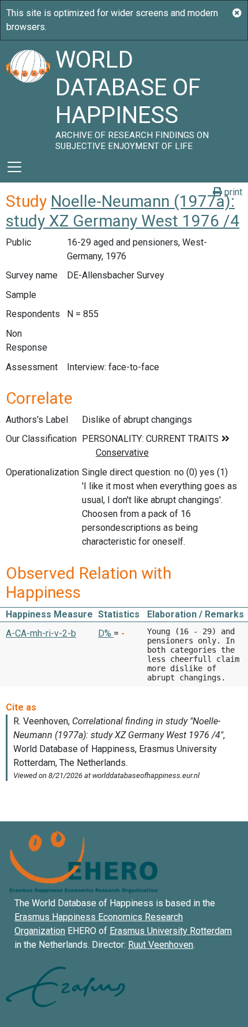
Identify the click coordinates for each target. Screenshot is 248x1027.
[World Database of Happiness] (27, 95)
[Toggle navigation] (14, 167)
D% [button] (106, 633)
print (232, 192)
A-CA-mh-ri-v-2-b (41, 633)
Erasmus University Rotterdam (171, 930)
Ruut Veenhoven (160, 944)
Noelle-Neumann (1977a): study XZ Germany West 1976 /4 (122, 211)
